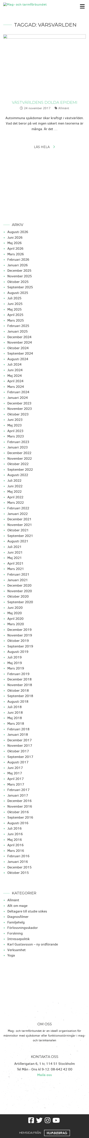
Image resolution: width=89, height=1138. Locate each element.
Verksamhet (16, 950)
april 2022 (15, 497)
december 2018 (19, 679)
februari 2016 (18, 856)
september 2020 (20, 602)
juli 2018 (14, 707)
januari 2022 (17, 513)
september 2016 (20, 817)
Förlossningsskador (22, 927)
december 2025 (19, 270)
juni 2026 (14, 237)
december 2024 (19, 337)
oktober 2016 (18, 812)
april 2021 (15, 563)
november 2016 (19, 806)
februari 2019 (18, 674)
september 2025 (20, 287)
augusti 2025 (17, 292)
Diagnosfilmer (18, 916)
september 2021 (20, 535)
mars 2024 (15, 386)
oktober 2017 (18, 751)
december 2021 (19, 519)
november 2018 (19, 685)
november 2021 (19, 524)
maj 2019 (14, 663)
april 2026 (15, 248)
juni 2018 (15, 712)
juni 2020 (15, 607)
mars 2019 (15, 668)
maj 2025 (14, 309)
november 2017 (19, 745)
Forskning (15, 933)
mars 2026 (15, 254)
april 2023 (15, 431)
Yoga (11, 955)
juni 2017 (15, 768)
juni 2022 (14, 486)
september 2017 (20, 756)
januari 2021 (17, 580)
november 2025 (19, 276)
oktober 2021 (18, 530)
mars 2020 (15, 624)
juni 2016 (15, 834)
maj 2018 (14, 718)
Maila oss (44, 1074)
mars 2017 (15, 784)
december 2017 (19, 740)
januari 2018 (17, 734)
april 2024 (15, 381)
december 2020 (19, 585)
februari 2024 (18, 392)
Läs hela (42, 147)
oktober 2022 (18, 464)
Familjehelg (16, 922)
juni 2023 (14, 419)
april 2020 (15, 618)
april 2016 (15, 845)
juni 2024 (15, 370)
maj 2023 (14, 425)
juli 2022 (14, 480)
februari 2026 (18, 259)
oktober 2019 (18, 640)
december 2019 (19, 629)
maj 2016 (14, 839)
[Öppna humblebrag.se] (57, 1132)
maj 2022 (14, 491)
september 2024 (20, 353)
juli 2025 (14, 298)
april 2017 (15, 779)
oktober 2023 (18, 414)
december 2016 (19, 801)
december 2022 (19, 453)
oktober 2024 (18, 348)
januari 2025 (17, 331)
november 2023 (19, 408)
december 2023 (19, 403)
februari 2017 (18, 790)
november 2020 (19, 591)
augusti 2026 (17, 232)
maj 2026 (14, 243)
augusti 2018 (17, 701)
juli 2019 (14, 657)
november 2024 (19, 342)
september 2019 (20, 646)
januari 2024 (17, 397)
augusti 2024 (17, 359)
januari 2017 (17, 795)
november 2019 (19, 635)
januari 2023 (17, 447)
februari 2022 (18, 508)
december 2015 (19, 867)
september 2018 (20, 696)
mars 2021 (15, 569)
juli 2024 (14, 364)
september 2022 (20, 469)
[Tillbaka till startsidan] (33, 4)
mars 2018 (15, 723)
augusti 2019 (17, 651)
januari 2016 (17, 861)
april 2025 (15, 315)
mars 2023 (15, 436)
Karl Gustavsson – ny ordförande (32, 944)
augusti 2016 (17, 823)
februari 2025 (18, 326)
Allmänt (63, 108)
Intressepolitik (18, 939)
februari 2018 (18, 729)
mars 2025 (15, 320)
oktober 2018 (18, 690)
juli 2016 (14, 828)
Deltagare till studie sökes (27, 911)
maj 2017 (14, 773)
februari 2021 (18, 574)
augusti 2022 (17, 475)
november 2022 (19, 458)
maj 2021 (14, 558)
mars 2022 (15, 502)
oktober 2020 (18, 596)
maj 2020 (14, 613)
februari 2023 (18, 442)
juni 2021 (15, 552)
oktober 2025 (18, 281)
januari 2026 (17, 265)
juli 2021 (14, 547)
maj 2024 (14, 375)
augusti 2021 (17, 541)
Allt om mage (17, 905)
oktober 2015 (18, 872)
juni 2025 (14, 303)
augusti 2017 (18, 762)
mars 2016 (15, 850)
